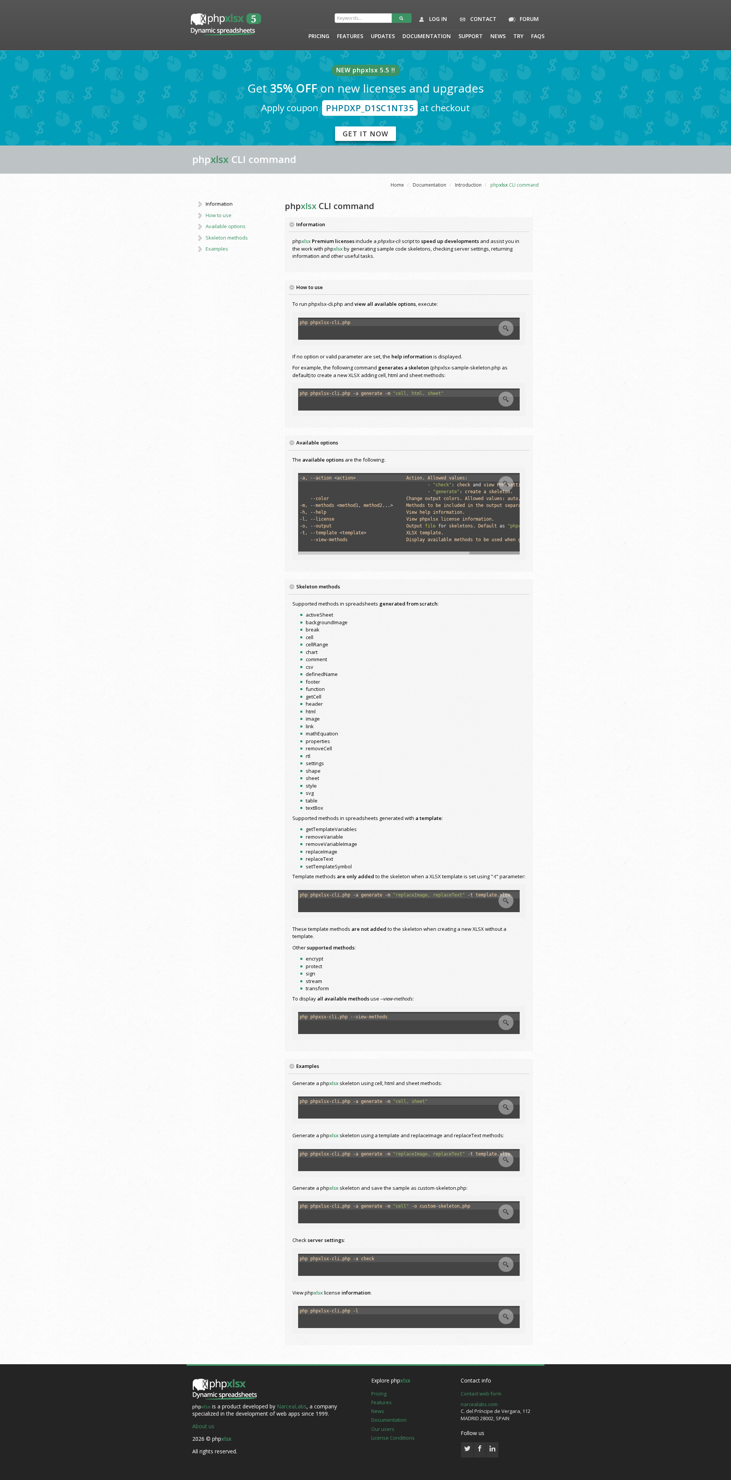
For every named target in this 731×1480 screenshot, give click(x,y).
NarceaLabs (291, 1406)
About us (203, 1426)
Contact (482, 18)
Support (470, 37)
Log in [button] (437, 18)
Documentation (426, 37)
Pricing (318, 37)
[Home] (224, 1389)
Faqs (537, 37)
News (498, 37)
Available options (226, 226)
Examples (217, 248)
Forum (528, 18)
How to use (218, 215)
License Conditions (393, 1437)
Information (219, 203)
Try (518, 37)
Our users (382, 1429)
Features (350, 37)
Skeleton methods (227, 237)
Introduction (468, 185)
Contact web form (481, 1393)
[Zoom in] (506, 328)
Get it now (365, 133)
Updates (383, 37)
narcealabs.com (479, 1404)
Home (397, 185)
